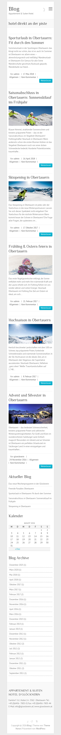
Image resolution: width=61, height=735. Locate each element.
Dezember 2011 (16, 663)
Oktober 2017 (15, 584)
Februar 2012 (15, 653)
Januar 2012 (14, 658)
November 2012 (16, 639)
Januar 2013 (14, 629)
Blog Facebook (25, 720)
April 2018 (13, 579)
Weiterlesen (46, 80)
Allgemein (13, 77)
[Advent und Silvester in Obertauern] (30, 414)
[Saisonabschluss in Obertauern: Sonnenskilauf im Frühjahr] (30, 116)
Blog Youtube (35, 720)
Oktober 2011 (15, 668)
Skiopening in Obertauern (29, 177)
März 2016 (13, 614)
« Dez (17, 549)
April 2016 (13, 609)
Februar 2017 (15, 594)
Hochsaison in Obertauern (30, 320)
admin (16, 74)
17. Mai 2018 (28, 74)
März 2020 (13, 569)
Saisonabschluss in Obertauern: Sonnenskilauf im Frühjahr (30, 97)
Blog (14, 9)
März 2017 (13, 589)
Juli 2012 (13, 648)
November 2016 (16, 604)
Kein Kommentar (28, 77)
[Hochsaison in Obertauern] (30, 334)
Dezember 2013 (16, 619)
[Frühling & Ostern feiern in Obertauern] (30, 265)
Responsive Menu (50, 8)
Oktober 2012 (15, 643)
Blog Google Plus (30, 720)
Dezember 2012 (16, 633)
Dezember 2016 (16, 599)
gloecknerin (19, 456)
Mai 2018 (13, 574)
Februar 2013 (15, 624)
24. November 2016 (17, 459)
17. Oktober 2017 (30, 227)
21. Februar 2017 (30, 301)
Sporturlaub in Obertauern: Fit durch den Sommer (30, 493)
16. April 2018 (29, 158)
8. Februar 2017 (29, 376)
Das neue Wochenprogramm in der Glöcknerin (29, 483)
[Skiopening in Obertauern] (30, 191)
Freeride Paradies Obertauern (21, 488)
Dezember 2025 (16, 565)
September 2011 (16, 673)
